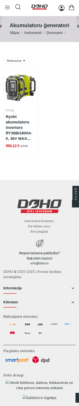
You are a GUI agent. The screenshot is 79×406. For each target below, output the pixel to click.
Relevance (17, 60)
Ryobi (10, 110)
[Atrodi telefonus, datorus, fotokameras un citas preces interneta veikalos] (39, 385)
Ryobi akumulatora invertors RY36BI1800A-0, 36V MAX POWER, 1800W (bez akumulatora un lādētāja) (20, 128)
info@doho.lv (40, 263)
